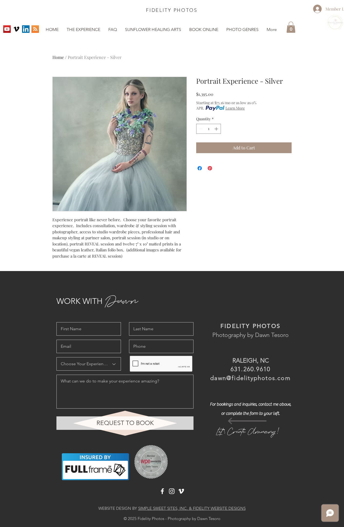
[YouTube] (7, 29)
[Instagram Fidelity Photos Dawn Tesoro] (171, 491)
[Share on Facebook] (199, 168)
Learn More (235, 108)
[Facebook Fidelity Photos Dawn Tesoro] (162, 491)
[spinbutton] (208, 128)
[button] (242, 29)
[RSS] (35, 29)
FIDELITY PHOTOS (172, 10)
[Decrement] (200, 128)
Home (58, 57)
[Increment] (216, 128)
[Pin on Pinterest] (210, 168)
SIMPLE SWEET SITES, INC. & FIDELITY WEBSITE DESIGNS (192, 508)
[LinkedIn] (26, 29)
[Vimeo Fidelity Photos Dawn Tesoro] (16, 29)
